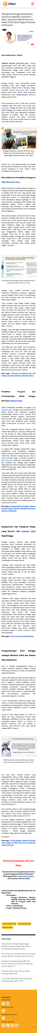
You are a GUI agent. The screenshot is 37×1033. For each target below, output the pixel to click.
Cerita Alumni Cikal (24, 924)
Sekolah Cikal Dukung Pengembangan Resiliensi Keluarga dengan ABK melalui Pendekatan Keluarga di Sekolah (16, 946)
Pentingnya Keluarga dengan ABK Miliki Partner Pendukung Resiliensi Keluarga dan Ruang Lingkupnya (17, 963)
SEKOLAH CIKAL (7, 927)
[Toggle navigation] (32, 4)
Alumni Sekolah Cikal (9, 924)
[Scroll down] (34, 1025)
